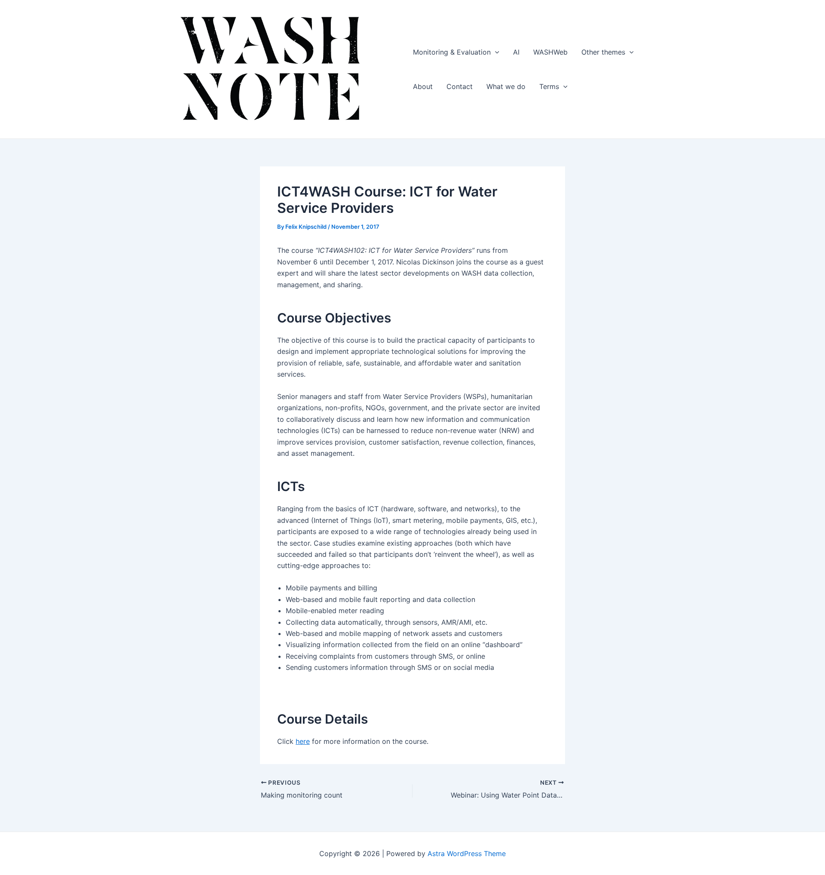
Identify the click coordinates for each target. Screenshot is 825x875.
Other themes (603, 52)
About (423, 86)
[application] (495, 52)
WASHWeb (550, 52)
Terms (549, 86)
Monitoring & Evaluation (452, 52)
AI (516, 52)
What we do (506, 86)
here (303, 741)
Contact (459, 86)
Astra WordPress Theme (467, 853)
